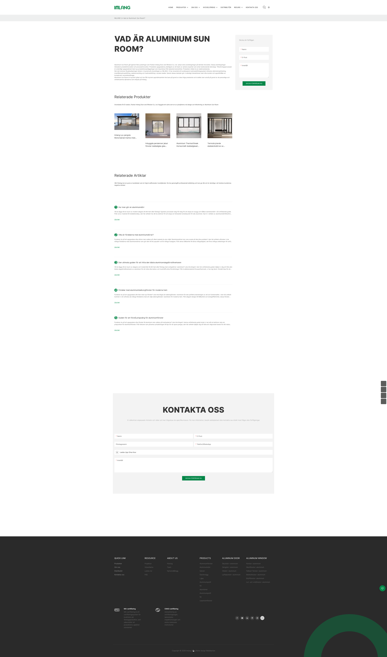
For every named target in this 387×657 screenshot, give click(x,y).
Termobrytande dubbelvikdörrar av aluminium (216, 144)
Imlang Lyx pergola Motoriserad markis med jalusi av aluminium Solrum (125, 136)
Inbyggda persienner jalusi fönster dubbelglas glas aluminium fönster (156, 144)
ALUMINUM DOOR (231, 558)
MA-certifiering (130, 609)
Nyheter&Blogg (172, 571)
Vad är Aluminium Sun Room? (134, 18)
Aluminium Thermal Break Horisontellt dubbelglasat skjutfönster (187, 144)
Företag (170, 564)
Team (169, 567)
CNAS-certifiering (171, 609)
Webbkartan (210, 651)
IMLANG (117, 18)
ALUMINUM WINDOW (256, 558)
